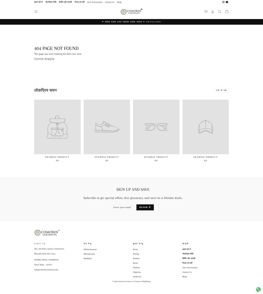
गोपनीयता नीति (50, 2)
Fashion (136, 267)
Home (135, 249)
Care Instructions (94, 2)
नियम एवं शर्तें (80, 2)
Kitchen (136, 258)
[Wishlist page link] (206, 11)
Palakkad (88, 258)
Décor (135, 263)
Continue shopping (44, 58)
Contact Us (109, 2)
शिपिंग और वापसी (65, 2)
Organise (137, 272)
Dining (136, 254)
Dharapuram (89, 254)
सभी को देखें (221, 90)
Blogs (119, 2)
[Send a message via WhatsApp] (258, 289)
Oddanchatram (90, 249)
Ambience (137, 276)
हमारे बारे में (38, 2)
